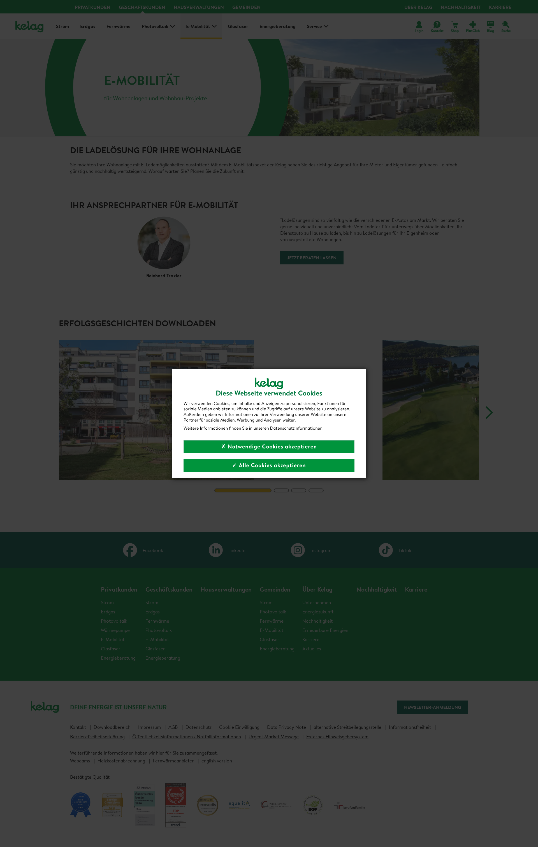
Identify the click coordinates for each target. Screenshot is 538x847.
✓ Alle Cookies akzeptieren (269, 465)
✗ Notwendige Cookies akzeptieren (269, 446)
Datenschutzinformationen (296, 428)
